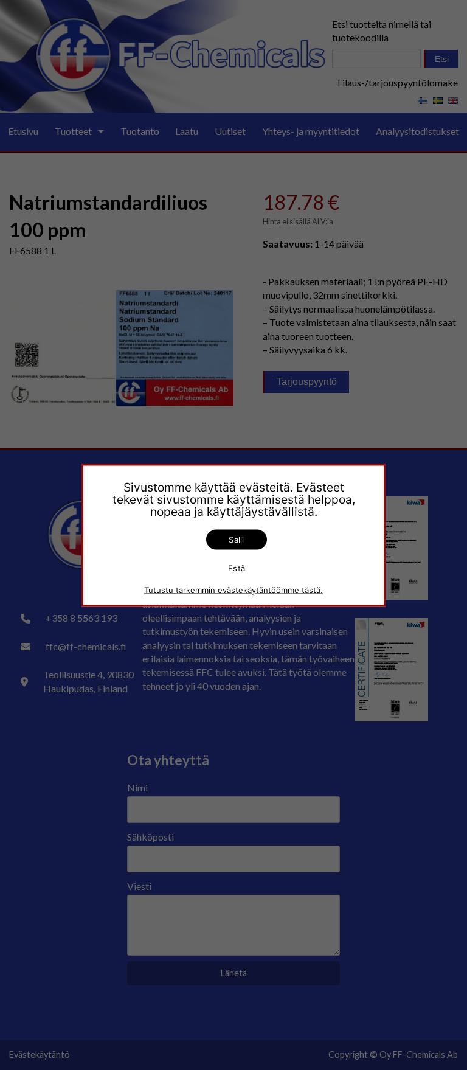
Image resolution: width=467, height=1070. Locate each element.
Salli (236, 539)
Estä (236, 568)
